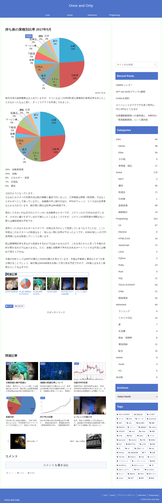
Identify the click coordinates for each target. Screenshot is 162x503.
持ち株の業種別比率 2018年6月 (25, 293)
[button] (155, 64)
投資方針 (20, 306)
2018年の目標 (52, 292)
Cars (105, 495)
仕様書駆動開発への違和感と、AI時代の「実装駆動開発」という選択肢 (136, 117)
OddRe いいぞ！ (124, 85)
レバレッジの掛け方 (81, 293)
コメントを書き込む (56, 465)
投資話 (10, 306)
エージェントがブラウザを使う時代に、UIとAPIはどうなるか (136, 107)
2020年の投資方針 (11, 292)
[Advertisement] (56, 332)
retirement (142, 495)
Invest (112, 495)
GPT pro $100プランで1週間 (130, 91)
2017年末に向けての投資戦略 (67, 293)
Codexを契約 (122, 98)
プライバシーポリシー (126, 495)
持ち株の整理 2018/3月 (37, 293)
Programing (153, 495)
